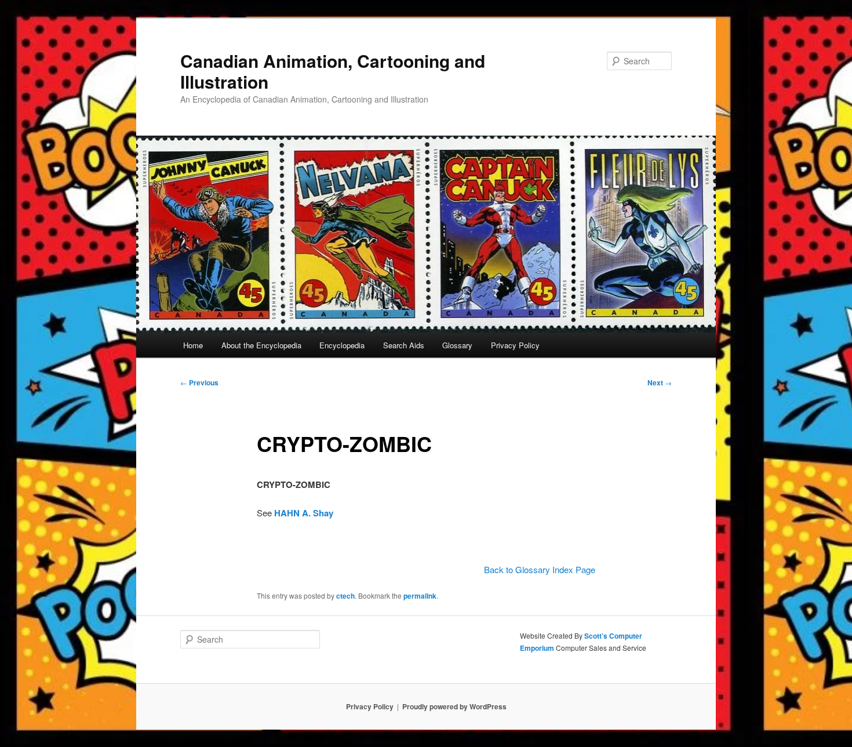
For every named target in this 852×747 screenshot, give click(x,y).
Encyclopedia (342, 345)
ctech (345, 596)
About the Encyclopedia (261, 345)
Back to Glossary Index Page (539, 569)
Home (193, 345)
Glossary (457, 345)
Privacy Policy (515, 345)
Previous (199, 382)
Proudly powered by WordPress (454, 706)
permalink (419, 596)
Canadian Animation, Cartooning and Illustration (332, 71)
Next (659, 382)
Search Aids (403, 345)
